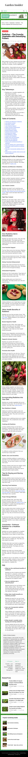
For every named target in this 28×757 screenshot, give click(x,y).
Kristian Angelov (6, 41)
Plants (7, 22)
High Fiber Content (9, 124)
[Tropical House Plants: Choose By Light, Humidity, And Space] (18, 17)
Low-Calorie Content (10, 123)
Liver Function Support (10, 126)
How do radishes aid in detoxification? (14, 144)
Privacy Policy (16, 753)
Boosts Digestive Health (11, 130)
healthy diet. (13, 163)
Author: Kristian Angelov (9, 635)
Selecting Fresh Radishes (11, 138)
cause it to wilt (20, 502)
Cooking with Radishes (10, 136)
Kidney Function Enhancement (12, 127)
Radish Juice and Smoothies (12, 137)
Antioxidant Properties (10, 128)
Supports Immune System (11, 131)
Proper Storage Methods (11, 140)
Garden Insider (14, 5)
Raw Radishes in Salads (11, 134)
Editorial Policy (11, 754)
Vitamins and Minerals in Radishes (13, 121)
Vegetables (12, 22)
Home (3, 22)
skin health (4, 317)
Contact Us (17, 754)
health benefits (18, 405)
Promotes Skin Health (10, 133)
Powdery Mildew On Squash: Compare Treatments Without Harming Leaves (16, 682)
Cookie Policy (23, 753)
